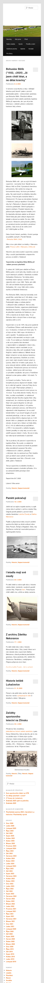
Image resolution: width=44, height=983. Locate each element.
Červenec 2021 (11, 919)
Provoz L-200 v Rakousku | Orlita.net (22, 247)
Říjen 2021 (9, 914)
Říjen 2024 (9, 851)
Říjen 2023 (9, 868)
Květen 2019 (10, 956)
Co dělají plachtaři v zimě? (15, 795)
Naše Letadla (10, 44)
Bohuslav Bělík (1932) (14, 239)
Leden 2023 (10, 886)
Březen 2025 (10, 843)
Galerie (22, 49)
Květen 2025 (10, 838)
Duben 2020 (10, 941)
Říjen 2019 (9, 949)
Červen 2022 (10, 898)
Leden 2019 (10, 959)
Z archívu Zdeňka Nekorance (16, 636)
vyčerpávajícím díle (24, 695)
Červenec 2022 (11, 896)
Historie (14, 488)
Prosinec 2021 (11, 909)
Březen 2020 (10, 944)
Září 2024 (9, 853)
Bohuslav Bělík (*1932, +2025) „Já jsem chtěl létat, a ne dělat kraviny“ (16, 74)
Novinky (9, 39)
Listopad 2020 (11, 929)
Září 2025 (9, 833)
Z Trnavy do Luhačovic (14, 798)
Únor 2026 (9, 823)
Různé (8, 978)
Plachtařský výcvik (20, 814)
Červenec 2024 (11, 856)
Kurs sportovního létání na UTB (17, 793)
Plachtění (9, 975)
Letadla (8, 973)
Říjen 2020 (9, 931)
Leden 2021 (10, 926)
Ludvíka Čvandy (24, 514)
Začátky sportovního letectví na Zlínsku (17, 716)
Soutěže (9, 980)
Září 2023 (9, 871)
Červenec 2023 (11, 876)
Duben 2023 (10, 881)
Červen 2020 (10, 939)
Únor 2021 (9, 924)
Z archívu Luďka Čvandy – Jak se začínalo (19, 667)
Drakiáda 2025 (11, 803)
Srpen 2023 (10, 873)
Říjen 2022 (9, 888)
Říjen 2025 (9, 831)
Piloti (26, 39)
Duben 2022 (10, 901)
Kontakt (31, 49)
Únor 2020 (9, 946)
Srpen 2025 (10, 836)
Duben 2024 (10, 861)
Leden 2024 (10, 863)
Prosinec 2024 (11, 846)
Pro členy (9, 53)
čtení (23, 589)
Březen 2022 (10, 904)
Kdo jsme (18, 39)
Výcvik (20, 44)
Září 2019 (9, 951)
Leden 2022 (10, 906)
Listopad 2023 (11, 866)
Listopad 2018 (11, 961)
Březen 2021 (10, 921)
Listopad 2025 (11, 828)
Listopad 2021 (11, 911)
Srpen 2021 (10, 916)
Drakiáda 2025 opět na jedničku (17, 800)
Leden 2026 (10, 826)
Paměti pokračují (16, 498)
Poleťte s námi (30, 44)
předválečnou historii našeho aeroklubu (19, 731)
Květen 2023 (10, 878)
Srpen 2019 (10, 954)
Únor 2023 (9, 883)
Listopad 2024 (11, 848)
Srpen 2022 (10, 893)
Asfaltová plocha (11, 49)
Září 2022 (9, 891)
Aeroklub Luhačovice (20, 14)
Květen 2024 (10, 858)
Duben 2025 (10, 841)
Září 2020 (9, 934)
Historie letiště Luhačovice (14, 682)
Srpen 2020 (10, 936)
